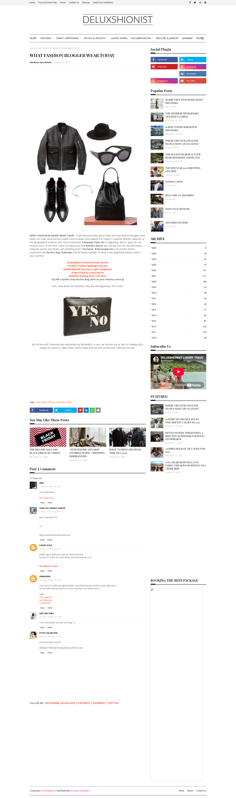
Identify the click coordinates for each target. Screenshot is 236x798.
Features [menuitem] (45, 38)
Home (32, 2)
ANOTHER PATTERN (176, 222)
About (63, 2)
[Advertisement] (88, 91)
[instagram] (200, 2)
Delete (49, 503)
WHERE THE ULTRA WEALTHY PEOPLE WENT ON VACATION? (182, 142)
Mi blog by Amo (46, 497)
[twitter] (195, 2)
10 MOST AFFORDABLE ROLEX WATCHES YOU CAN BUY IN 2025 (182, 421)
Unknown (44, 576)
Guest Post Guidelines (103, 2)
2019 (179, 287)
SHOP (39, 48)
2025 (179, 253)
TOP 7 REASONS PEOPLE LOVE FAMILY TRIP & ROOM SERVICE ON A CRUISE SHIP (185, 465)
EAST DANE (41, 402)
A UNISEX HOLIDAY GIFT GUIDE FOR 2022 (185, 450)
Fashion (51, 402)
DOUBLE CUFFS (173, 181)
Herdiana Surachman (40, 62)
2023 (179, 264)
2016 (179, 304)
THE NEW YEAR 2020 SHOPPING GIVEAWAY (182, 170)
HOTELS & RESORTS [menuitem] (94, 38)
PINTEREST (84, 703)
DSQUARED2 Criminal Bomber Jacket (88, 262)
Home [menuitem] (33, 38)
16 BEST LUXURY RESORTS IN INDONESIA (181, 129)
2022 (179, 270)
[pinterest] (205, 2)
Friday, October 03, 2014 (49, 486)
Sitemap (86, 2)
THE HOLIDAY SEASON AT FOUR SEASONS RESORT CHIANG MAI (183, 156)
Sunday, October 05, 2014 (50, 580)
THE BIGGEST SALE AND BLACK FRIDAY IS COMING (45, 451)
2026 (179, 247)
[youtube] (192, 81)
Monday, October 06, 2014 (50, 636)
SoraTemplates (47, 790)
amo (41, 483)
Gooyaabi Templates (79, 790)
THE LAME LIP (45, 597)
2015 (179, 309)
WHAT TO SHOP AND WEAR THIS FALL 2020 (125, 451)
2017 (179, 298)
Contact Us (74, 2)
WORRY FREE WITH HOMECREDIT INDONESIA (184, 101)
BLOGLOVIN (68, 703)
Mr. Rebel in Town (48, 566)
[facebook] (190, 2)
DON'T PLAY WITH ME (177, 209)
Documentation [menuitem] (141, 38)
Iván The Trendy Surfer (52, 508)
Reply (42, 503)
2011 (179, 332)
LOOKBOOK (45, 603)
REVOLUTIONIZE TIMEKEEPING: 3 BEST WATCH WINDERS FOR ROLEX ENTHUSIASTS (185, 436)
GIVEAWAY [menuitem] (187, 38)
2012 (179, 326)
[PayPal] (164, 73)
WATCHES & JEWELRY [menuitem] (167, 38)
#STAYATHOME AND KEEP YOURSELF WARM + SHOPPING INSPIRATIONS (87, 453)
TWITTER (112, 703)
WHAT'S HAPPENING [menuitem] (68, 38)
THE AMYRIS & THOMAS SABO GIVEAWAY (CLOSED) (182, 115)
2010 (179, 337)
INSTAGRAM (45, 600)
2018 (179, 292)
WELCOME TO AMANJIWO (179, 195)
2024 (179, 259)
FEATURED (61, 402)
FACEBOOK (99, 703)
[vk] (192, 73)
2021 (179, 275)
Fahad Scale (45, 545)
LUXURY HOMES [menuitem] (119, 38)
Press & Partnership (47, 2)
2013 (179, 320)
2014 (179, 315)
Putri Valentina (48, 633)
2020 (179, 281)
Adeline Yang (46, 613)
